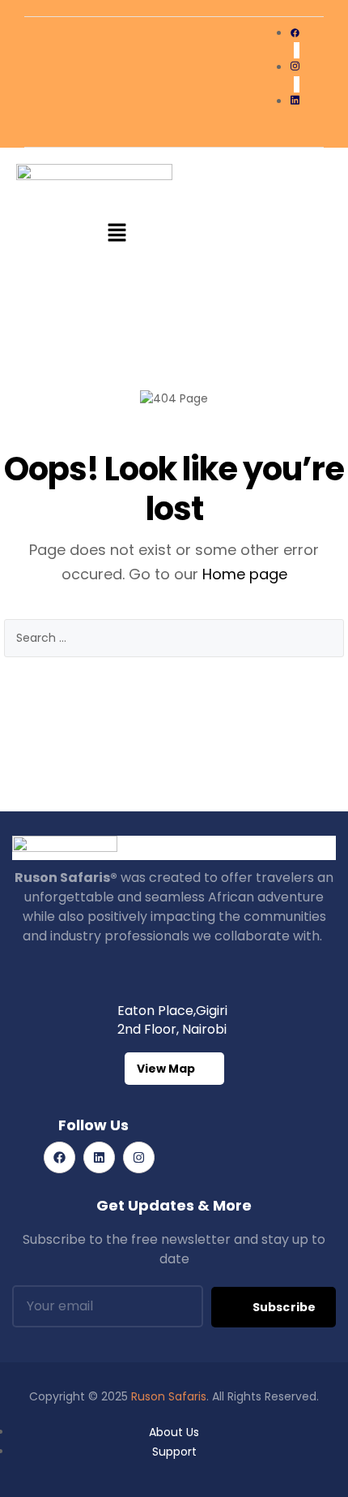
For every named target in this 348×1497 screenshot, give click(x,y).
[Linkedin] (99, 1157)
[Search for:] (174, 638)
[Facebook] (59, 1157)
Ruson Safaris (168, 1396)
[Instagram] (139, 1157)
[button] (117, 234)
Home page (244, 574)
